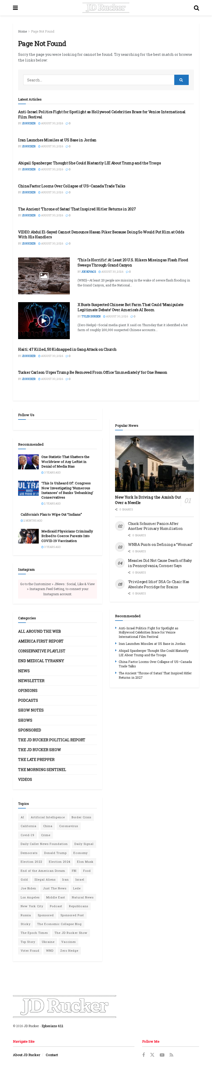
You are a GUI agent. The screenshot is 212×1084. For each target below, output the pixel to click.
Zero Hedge (69, 950)
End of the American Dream (43, 871)
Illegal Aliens (45, 879)
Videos (25, 779)
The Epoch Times (34, 933)
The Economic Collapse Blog (59, 924)
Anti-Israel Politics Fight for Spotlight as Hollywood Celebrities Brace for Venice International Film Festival (148, 632)
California (28, 826)
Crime (45, 835)
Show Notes (31, 710)
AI (22, 817)
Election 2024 (59, 862)
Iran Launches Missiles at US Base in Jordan (57, 140)
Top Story (28, 942)
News (24, 670)
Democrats (29, 853)
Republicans (78, 906)
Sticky (26, 924)
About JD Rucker (26, 1054)
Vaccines (68, 942)
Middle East (55, 897)
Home (22, 31)
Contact (52, 1054)
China (47, 826)
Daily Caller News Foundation (44, 844)
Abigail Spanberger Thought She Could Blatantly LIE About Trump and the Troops (89, 163)
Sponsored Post (72, 915)
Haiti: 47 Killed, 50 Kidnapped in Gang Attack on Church (67, 349)
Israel (79, 879)
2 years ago (52, 503)
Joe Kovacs (88, 271)
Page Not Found (42, 31)
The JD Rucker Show (39, 749)
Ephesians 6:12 (52, 1026)
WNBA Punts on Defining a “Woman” (160, 544)
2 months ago (32, 520)
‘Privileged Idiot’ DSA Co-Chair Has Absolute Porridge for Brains (158, 584)
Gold (24, 879)
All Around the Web (39, 631)
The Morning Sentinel (42, 769)
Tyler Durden (91, 316)
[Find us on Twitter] (152, 1055)
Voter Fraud (30, 950)
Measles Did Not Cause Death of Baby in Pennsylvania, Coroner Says (160, 563)
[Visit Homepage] (106, 8)
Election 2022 (31, 862)
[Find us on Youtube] (162, 1055)
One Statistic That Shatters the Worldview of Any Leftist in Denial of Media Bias (65, 461)
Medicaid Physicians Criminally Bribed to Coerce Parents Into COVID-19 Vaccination (67, 536)
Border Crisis (81, 817)
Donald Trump (55, 853)
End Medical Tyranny (41, 660)
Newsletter (31, 680)
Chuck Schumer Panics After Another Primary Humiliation (155, 526)
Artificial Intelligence (48, 817)
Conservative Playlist (41, 650)
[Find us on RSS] (171, 1055)
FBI (74, 871)
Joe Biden (28, 888)
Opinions (27, 690)
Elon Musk (85, 862)
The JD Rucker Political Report (51, 739)
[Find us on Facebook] (143, 1055)
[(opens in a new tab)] (44, 275)
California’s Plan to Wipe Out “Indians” (51, 514)
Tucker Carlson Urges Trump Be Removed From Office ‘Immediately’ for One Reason (92, 372)
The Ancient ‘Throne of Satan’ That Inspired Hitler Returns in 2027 (77, 209)
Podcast (56, 906)
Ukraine (48, 942)
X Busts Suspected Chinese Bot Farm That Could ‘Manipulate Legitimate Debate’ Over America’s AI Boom (131, 307)
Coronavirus (68, 826)
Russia (26, 915)
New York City (32, 906)
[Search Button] (196, 8)
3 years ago (52, 472)
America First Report (41, 641)
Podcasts (28, 700)
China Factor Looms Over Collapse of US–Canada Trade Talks (71, 186)
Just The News (54, 888)
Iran (65, 879)
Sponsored (29, 730)
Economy (80, 853)
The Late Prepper (36, 759)
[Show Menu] (15, 8)
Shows (25, 720)
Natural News (83, 897)
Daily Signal (84, 844)
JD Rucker (29, 123)
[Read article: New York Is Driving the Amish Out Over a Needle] (154, 464)
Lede (77, 888)
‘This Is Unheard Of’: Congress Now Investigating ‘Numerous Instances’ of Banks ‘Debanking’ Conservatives (67, 490)
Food (87, 871)
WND (50, 950)
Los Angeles (30, 897)
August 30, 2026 (52, 123)
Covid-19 (27, 835)
